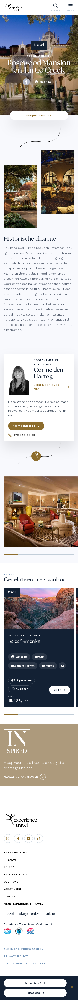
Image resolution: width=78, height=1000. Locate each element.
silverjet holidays (29, 913)
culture (50, 913)
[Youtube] (28, 838)
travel (10, 913)
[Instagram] (8, 838)
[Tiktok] (38, 838)
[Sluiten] (71, 988)
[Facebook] (18, 838)
